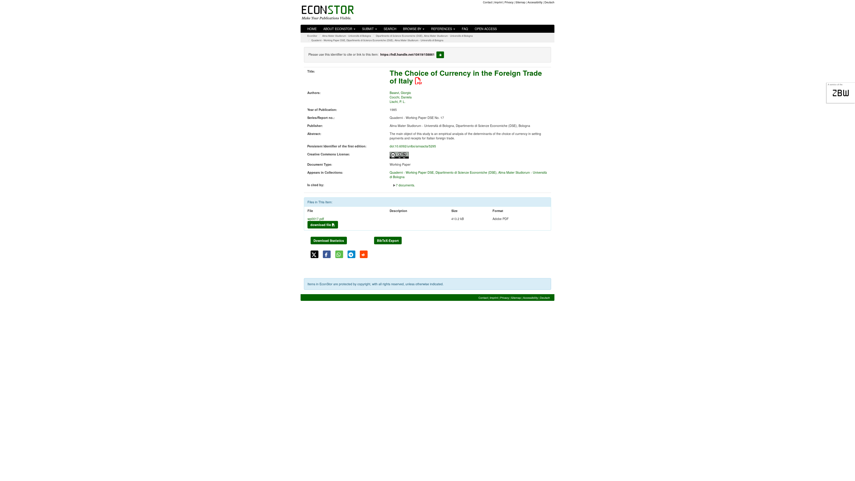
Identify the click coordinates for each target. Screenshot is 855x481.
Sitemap (520, 2)
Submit (368, 28)
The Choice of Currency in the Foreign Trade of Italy (466, 77)
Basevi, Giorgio (400, 92)
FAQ (465, 28)
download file (321, 224)
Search (390, 28)
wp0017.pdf (315, 218)
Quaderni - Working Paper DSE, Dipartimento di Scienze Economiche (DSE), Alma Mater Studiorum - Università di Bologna (377, 40)
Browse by (412, 28)
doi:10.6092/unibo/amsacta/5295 (413, 146)
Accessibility (534, 2)
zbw (840, 93)
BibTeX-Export (388, 240)
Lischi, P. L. (397, 101)
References (442, 28)
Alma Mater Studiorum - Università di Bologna (346, 35)
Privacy (509, 2)
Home (312, 28)
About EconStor (338, 28)
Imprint (498, 2)
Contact (487, 2)
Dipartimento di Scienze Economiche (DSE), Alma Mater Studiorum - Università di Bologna (424, 35)
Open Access (486, 28)
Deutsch (549, 2)
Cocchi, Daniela (401, 97)
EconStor (312, 35)
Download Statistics (329, 240)
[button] (314, 254)
